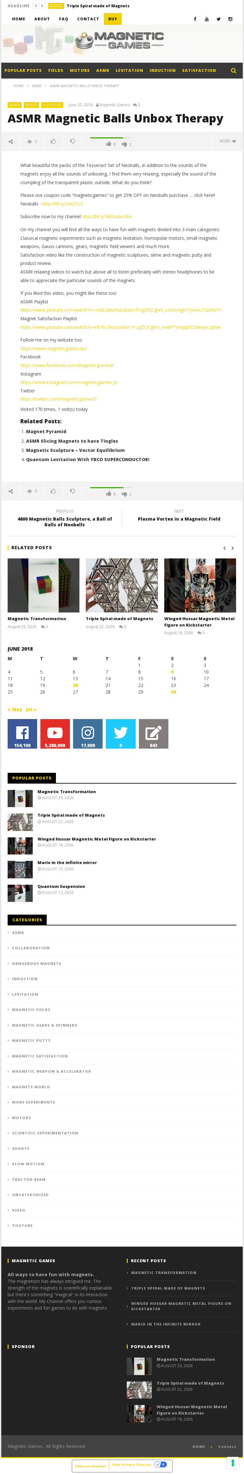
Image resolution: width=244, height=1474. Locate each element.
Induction (163, 70)
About (42, 19)
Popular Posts (23, 70)
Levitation (129, 70)
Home (18, 19)
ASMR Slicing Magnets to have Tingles (72, 441)
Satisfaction (199, 70)
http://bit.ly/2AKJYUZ (62, 204)
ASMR (102, 70)
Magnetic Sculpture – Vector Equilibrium (75, 450)
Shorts (21, 1148)
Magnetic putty (31, 1040)
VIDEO (56, 6)
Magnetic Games (115, 104)
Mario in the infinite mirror (67, 862)
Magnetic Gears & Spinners (44, 1025)
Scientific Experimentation (45, 1133)
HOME (199, 1446)
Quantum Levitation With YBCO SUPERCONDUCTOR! (87, 459)
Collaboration (31, 947)
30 (173, 692)
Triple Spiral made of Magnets (98, 6)
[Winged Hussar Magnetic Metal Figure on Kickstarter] (200, 585)
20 (75, 685)
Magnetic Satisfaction (40, 1056)
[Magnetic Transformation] (44, 585)
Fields (56, 70)
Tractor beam (29, 1179)
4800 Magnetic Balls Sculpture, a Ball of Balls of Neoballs (64, 519)
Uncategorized (30, 1194)
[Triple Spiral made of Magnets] (122, 585)
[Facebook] (195, 19)
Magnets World (31, 1086)
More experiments (33, 1102)
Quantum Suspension (61, 886)
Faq (63, 19)
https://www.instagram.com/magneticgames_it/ (69, 382)
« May (15, 709)
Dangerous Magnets (36, 963)
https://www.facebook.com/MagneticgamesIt (66, 365)
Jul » (31, 709)
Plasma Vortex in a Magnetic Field (179, 516)
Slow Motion (28, 1163)
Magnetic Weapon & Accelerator (51, 1071)
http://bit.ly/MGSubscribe (107, 216)
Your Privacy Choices (132, 1464)
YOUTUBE (52, 104)
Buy (112, 19)
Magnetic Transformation (37, 618)
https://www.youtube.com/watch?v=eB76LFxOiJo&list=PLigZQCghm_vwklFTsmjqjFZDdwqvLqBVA (120, 327)
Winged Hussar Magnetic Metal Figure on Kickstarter (199, 622)
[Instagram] (230, 19)
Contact (88, 19)
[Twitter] (219, 19)
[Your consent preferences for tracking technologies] (233, 1463)
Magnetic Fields (31, 1009)
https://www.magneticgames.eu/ (53, 348)
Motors (80, 70)
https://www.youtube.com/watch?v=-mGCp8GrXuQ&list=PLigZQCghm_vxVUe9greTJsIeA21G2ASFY (120, 310)
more (226, 141)
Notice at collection (90, 1466)
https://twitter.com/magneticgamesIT (58, 399)
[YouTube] (207, 19)
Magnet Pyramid (46, 431)
